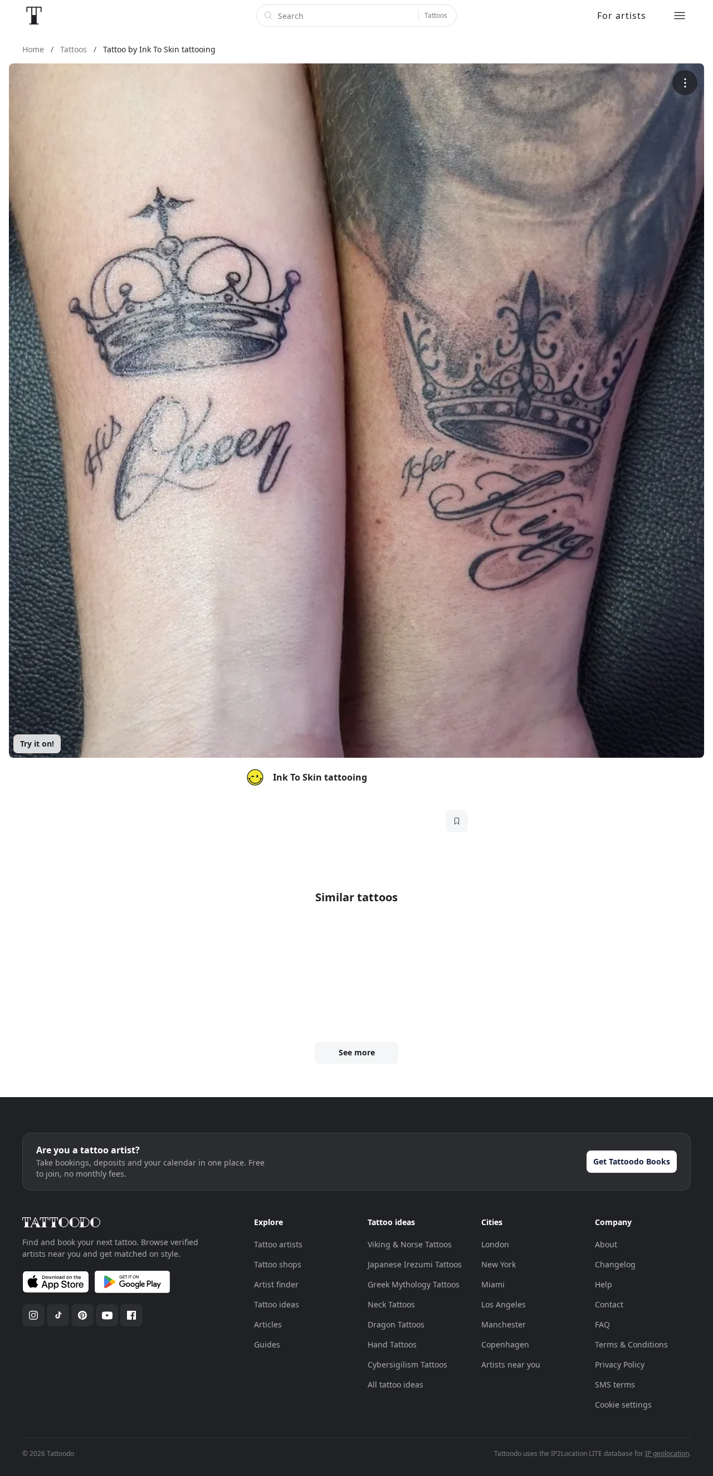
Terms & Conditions (631, 1344)
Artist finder (276, 1284)
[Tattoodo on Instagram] (33, 1315)
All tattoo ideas (395, 1384)
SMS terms (615, 1384)
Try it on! (37, 743)
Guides (267, 1344)
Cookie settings (623, 1404)
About (606, 1244)
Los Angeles (503, 1304)
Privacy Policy (619, 1364)
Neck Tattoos (391, 1304)
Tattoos (435, 15)
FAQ (602, 1324)
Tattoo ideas (276, 1304)
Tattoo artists (278, 1244)
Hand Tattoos (392, 1344)
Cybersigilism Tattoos (407, 1364)
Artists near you (510, 1364)
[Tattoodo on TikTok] (58, 1315)
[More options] (684, 82)
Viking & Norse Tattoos (410, 1244)
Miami (493, 1284)
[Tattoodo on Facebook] (131, 1315)
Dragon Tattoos (396, 1324)
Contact (609, 1304)
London (495, 1244)
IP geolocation (667, 1453)
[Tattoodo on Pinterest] (82, 1315)
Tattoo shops (277, 1264)
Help (603, 1284)
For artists (621, 15)
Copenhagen (505, 1344)
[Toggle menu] (679, 15)
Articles (268, 1324)
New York (498, 1264)
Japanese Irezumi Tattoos (415, 1264)
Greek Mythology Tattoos (414, 1284)
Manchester (503, 1324)
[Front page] (34, 15)
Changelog (615, 1264)
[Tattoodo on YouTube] (107, 1315)
